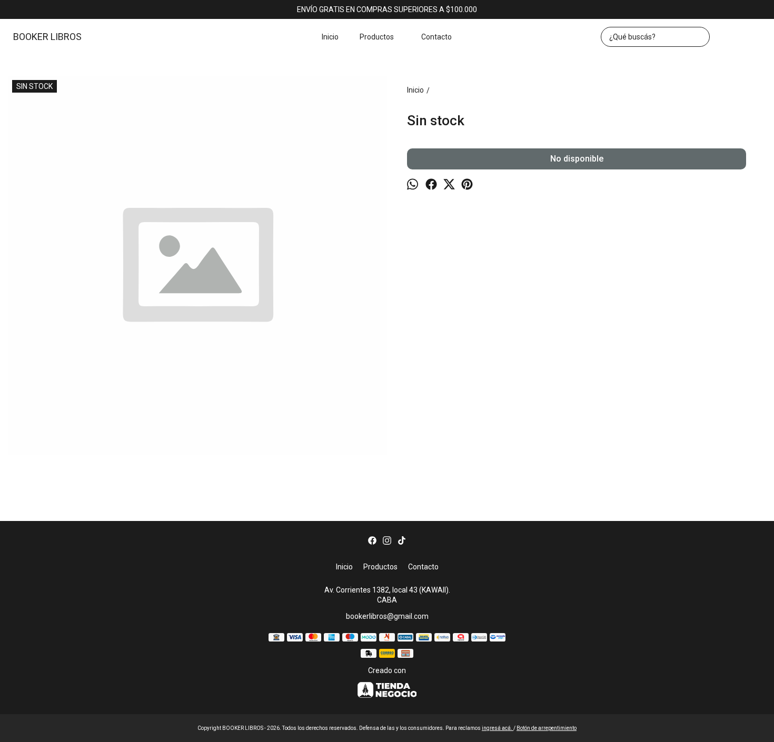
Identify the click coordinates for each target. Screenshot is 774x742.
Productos (377, 37)
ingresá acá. (497, 728)
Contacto (436, 37)
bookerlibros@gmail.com (387, 616)
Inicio (330, 37)
